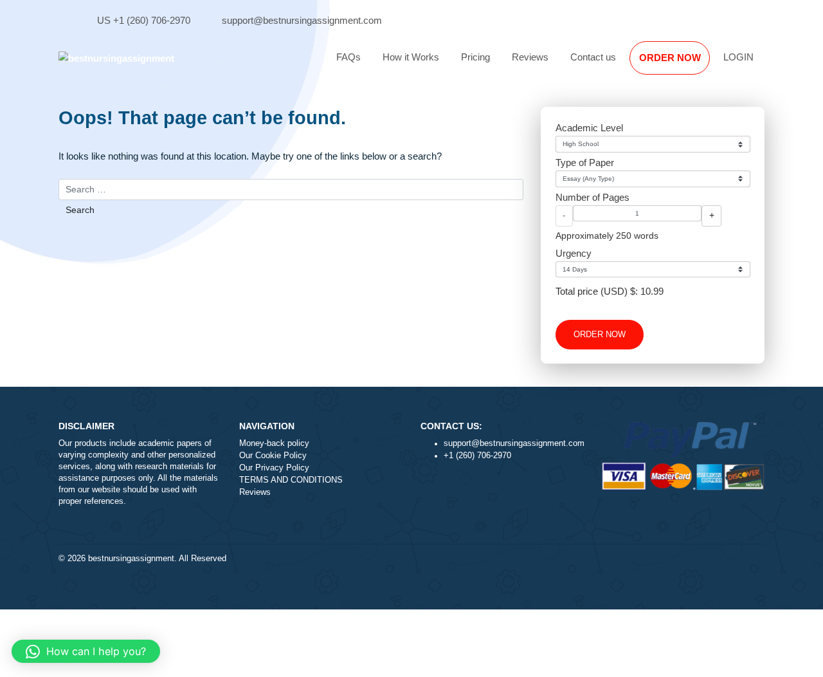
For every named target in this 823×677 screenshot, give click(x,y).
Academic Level (589, 127)
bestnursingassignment (131, 558)
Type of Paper (585, 162)
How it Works (411, 56)
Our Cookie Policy (273, 455)
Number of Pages (592, 197)
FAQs (348, 56)
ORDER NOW (670, 57)
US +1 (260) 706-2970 (143, 20)
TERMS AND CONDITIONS (291, 480)
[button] (86, 651)
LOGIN (738, 56)
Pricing (475, 56)
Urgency (574, 253)
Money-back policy (274, 443)
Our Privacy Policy (274, 467)
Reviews (530, 56)
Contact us (593, 56)
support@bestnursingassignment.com (302, 20)
